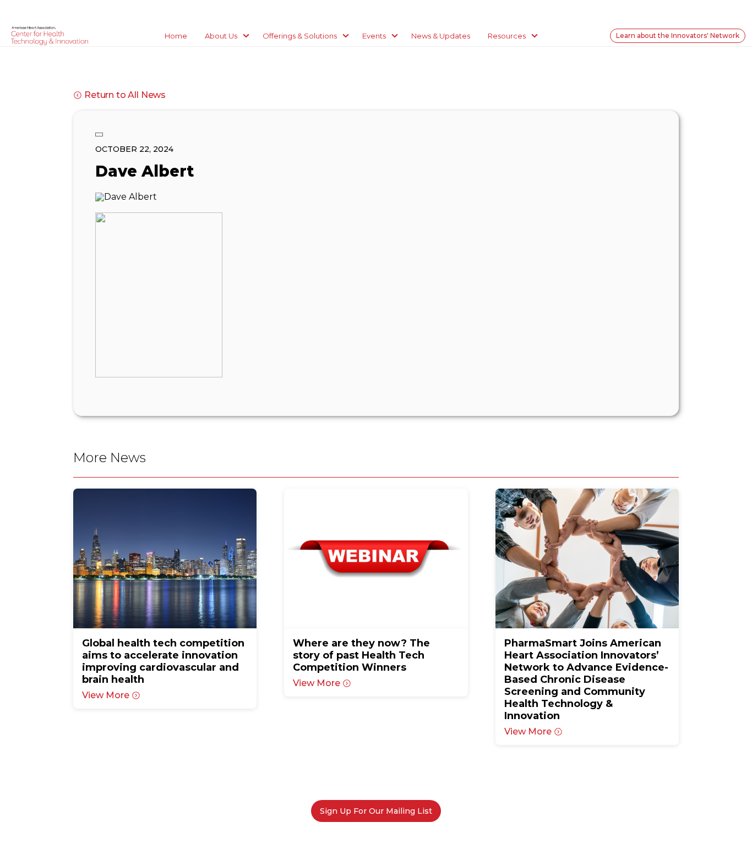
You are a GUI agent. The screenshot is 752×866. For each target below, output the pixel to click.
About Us (221, 35)
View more (105, 695)
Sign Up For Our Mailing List (376, 811)
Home (176, 35)
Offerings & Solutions (300, 35)
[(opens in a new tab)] (165, 558)
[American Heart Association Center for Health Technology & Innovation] (49, 35)
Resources (507, 35)
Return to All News (125, 95)
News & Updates (440, 35)
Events (374, 35)
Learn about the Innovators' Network (677, 35)
